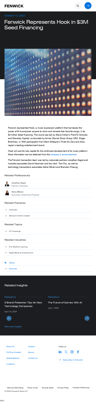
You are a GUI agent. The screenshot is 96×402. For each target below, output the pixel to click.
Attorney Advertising (15, 388)
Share (12, 262)
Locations (10, 364)
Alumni (31, 352)
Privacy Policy (63, 388)
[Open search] (77, 5)
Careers (31, 346)
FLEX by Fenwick (13, 352)
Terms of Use (32, 388)
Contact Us (33, 358)
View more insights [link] (13, 326)
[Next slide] (87, 318)
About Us (10, 346)
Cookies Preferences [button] (81, 387)
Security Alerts (48, 388)
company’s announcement (63, 154)
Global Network (12, 358)
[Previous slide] (9, 318)
